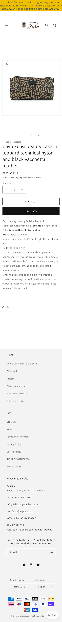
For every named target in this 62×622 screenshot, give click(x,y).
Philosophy (13, 371)
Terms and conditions (18, 436)
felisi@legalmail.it (22, 511)
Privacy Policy (14, 444)
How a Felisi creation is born (22, 363)
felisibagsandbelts (26, 616)
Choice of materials (17, 386)
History (10, 378)
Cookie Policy (14, 451)
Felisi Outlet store (16, 400)
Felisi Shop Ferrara (17, 393)
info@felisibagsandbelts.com (23, 504)
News (9, 429)
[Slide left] (23, 135)
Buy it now (31, 210)
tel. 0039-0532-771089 (18, 497)
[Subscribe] (51, 552)
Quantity (6, 183)
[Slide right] (38, 135)
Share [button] (9, 306)
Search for (12, 421)
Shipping (18, 178)
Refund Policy (14, 466)
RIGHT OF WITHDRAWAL (19, 459)
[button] (6, 25)
